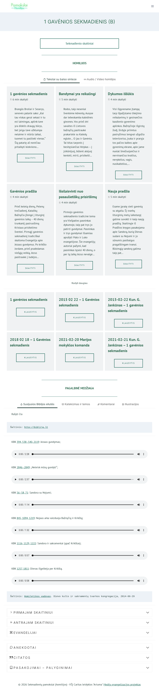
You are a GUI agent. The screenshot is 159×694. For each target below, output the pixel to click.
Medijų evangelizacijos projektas (122, 684)
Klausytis (30, 312)
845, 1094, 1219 (26, 518)
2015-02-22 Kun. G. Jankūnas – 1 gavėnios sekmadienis (125, 305)
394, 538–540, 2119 (28, 442)
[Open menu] (152, 6)
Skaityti (30, 158)
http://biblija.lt (36, 427)
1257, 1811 (23, 568)
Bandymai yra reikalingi (77, 93)
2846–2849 (23, 467)
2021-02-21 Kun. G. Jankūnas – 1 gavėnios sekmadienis (125, 345)
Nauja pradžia (119, 191)
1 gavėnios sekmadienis (28, 93)
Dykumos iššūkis (121, 93)
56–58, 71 (22, 492)
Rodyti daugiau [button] (80, 283)
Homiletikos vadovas (37, 596)
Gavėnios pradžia (23, 191)
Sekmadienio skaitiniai (79, 43)
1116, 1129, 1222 (26, 543)
